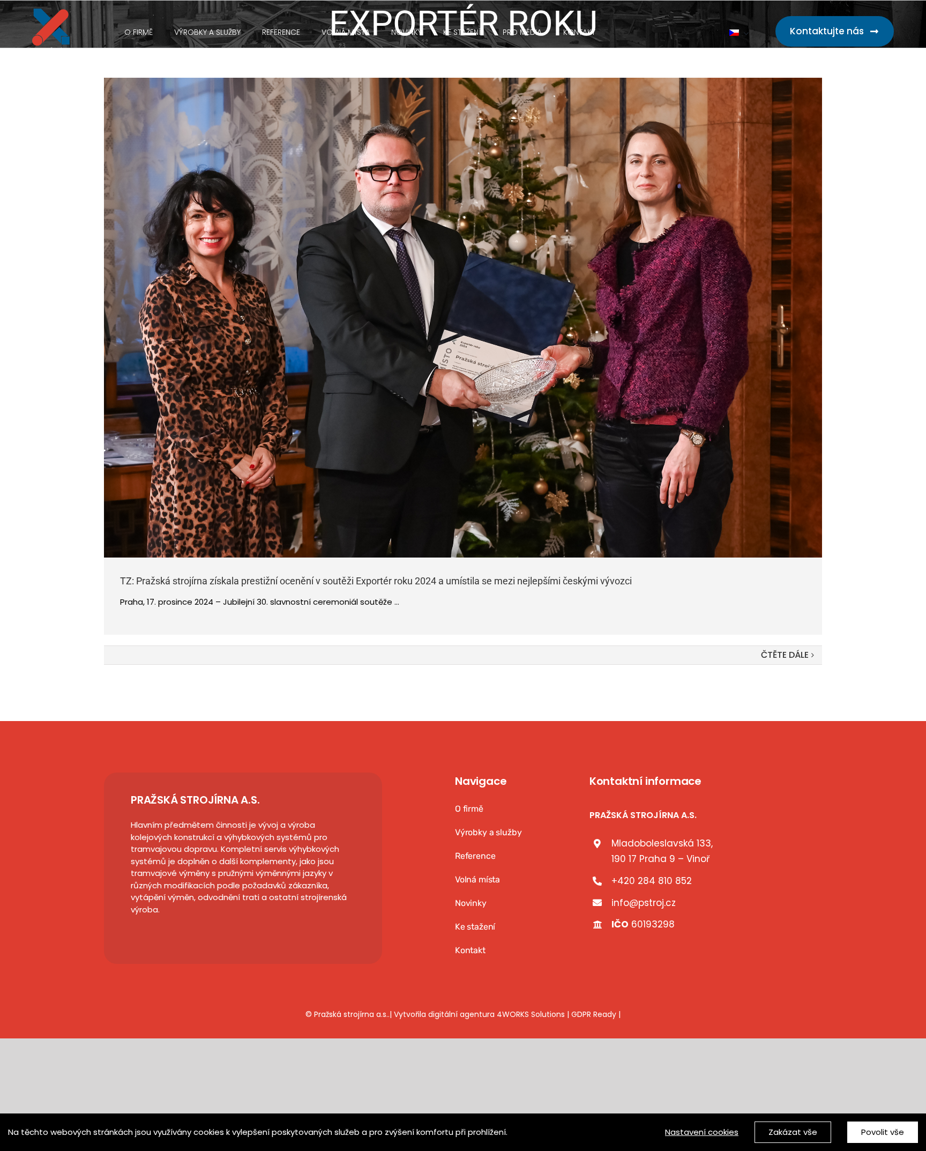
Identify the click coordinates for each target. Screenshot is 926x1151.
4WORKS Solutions (531, 1014)
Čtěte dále (785, 655)
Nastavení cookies (701, 1132)
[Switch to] (739, 33)
